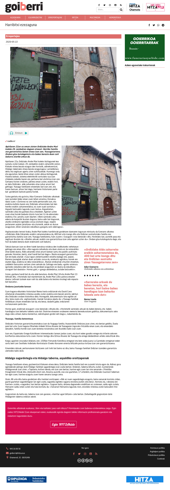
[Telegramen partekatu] (163, 25)
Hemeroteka (115, 18)
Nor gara (85, 448)
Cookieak (161, 459)
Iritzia (75, 18)
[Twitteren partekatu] (154, 25)
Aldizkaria (15, 18)
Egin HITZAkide (63, 424)
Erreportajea (13, 36)
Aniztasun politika (157, 448)
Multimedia (95, 18)
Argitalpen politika (157, 452)
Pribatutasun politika (156, 455)
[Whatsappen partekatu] (158, 25)
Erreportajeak (55, 18)
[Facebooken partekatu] (149, 25)
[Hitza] (144, 479)
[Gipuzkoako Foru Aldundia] (26, 479)
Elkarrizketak (35, 18)
